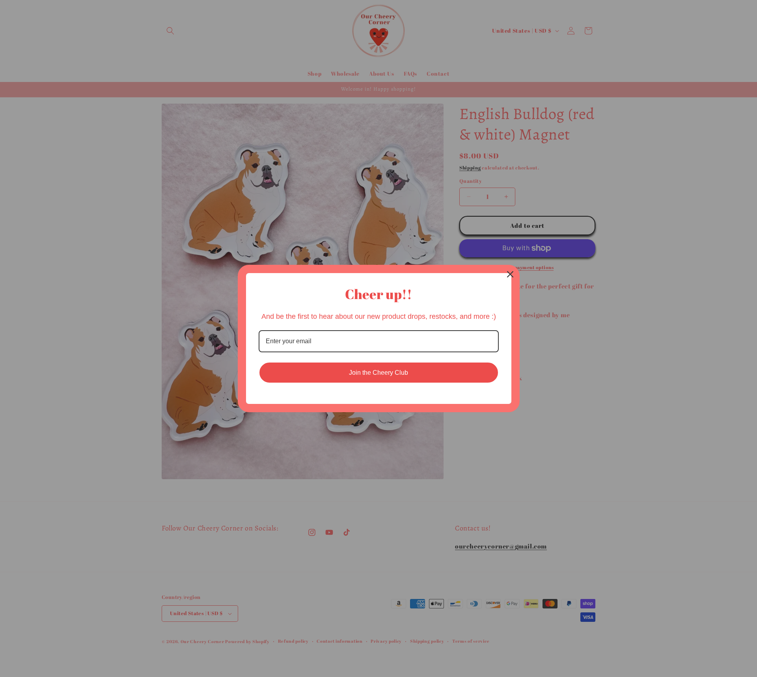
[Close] (510, 274)
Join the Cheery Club (378, 372)
